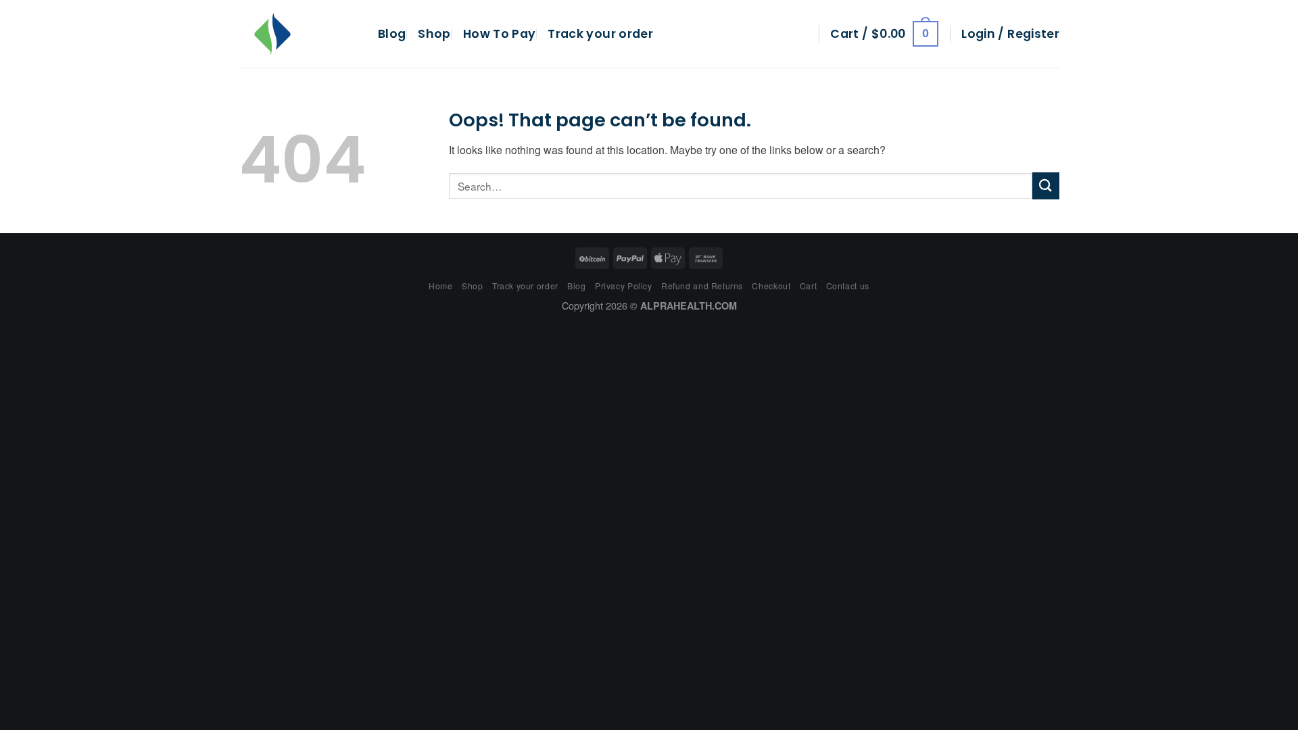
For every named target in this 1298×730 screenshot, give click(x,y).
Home (440, 285)
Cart (808, 285)
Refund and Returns (702, 285)
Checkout (771, 285)
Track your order (600, 34)
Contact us (847, 285)
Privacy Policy (623, 285)
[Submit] (1045, 185)
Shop (434, 34)
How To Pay (499, 34)
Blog (392, 34)
